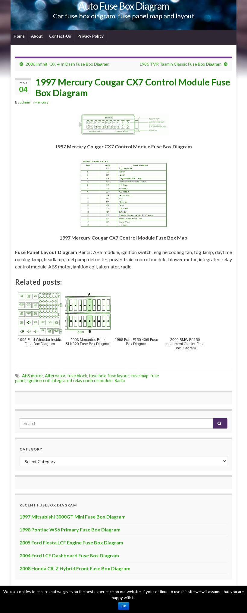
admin (25, 102)
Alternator (55, 375)
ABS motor (32, 375)
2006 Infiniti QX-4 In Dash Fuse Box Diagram (67, 64)
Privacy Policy (90, 36)
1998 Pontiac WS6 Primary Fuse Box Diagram (70, 529)
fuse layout (118, 375)
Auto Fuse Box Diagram (123, 6)
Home (19, 36)
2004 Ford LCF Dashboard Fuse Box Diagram (69, 555)
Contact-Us (60, 36)
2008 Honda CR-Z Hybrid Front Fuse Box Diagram (75, 568)
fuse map (140, 375)
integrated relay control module (82, 380)
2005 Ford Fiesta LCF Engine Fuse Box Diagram (71, 542)
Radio (119, 380)
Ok (123, 606)
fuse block (77, 375)
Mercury (41, 102)
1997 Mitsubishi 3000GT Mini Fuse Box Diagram (73, 516)
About (37, 36)
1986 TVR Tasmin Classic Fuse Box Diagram (180, 64)
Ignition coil (38, 380)
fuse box (97, 375)
